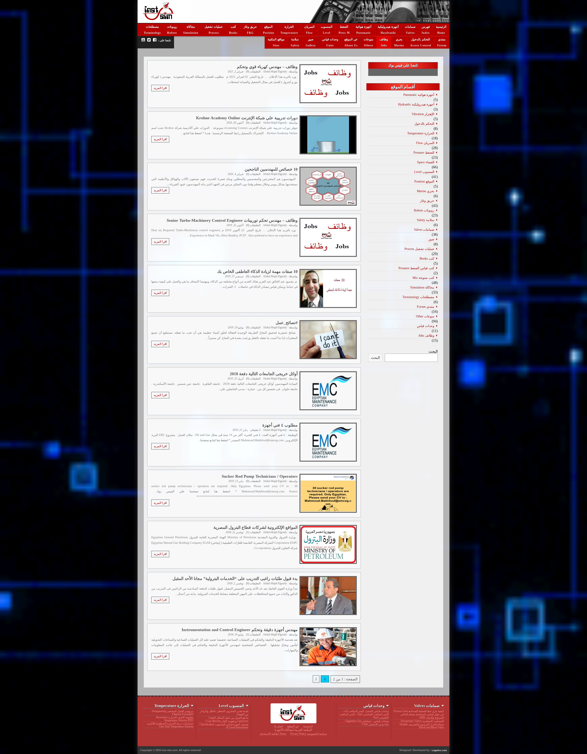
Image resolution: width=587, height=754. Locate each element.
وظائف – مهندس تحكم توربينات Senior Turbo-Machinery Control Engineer (232, 220)
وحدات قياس (330, 39)
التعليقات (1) (253, 532)
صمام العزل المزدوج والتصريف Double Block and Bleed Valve (422, 726)
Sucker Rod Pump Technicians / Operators (260, 476)
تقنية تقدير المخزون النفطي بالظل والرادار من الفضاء (224, 713)
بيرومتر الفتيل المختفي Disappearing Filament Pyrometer (172, 712)
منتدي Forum (425, 306)
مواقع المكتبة (276, 39)
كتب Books (427, 258)
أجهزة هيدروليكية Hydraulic (416, 104)
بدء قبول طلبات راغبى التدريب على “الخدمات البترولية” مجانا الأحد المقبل (235, 578)
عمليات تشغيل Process (419, 249)
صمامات (410, 26)
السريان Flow (425, 143)
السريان (309, 26)
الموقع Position (424, 181)
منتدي (442, 39)
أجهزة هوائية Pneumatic (418, 95)
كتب (233, 26)
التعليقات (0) (253, 71)
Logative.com (439, 750)
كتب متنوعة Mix (423, 278)
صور (310, 39)
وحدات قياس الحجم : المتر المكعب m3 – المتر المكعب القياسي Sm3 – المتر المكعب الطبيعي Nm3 (363, 714)
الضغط (344, 26)
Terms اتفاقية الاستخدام (273, 733)
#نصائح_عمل (287, 322)
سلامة (295, 39)
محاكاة (191, 26)
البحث (433, 351)
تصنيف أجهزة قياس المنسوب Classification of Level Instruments (223, 726)
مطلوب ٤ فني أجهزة (280, 425)
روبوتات (172, 26)
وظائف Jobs (426, 335)
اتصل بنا (278, 726)
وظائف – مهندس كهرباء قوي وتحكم (267, 66)
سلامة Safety (425, 220)
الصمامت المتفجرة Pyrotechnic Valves (422, 721)
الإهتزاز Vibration (423, 114)
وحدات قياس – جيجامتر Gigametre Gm (366, 721)
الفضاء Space (425, 162)
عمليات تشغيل (214, 26)
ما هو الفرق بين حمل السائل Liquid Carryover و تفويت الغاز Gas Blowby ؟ (226, 719)
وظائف (383, 39)
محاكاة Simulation (422, 287)
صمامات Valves (424, 229)
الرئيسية (441, 26)
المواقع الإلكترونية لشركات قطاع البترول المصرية (255, 527)
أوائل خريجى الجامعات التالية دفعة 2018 (264, 373)
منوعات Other (425, 316)
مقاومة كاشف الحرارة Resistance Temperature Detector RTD (174, 719)
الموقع (268, 26)
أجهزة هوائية (363, 26)
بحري (399, 39)
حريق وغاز (250, 26)
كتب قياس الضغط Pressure (416, 268)
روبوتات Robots (424, 210)
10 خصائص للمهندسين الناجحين (271, 169)
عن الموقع (351, 39)
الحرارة (289, 26)
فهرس (426, 26)
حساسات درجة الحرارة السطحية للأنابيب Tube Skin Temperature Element (170, 725)
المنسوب (326, 26)
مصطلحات (152, 26)
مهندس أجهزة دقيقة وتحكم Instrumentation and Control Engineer (240, 629)
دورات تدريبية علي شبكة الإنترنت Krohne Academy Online (247, 118)
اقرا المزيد (160, 88)
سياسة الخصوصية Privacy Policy (308, 733)
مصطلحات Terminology (418, 297)
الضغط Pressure (423, 152)
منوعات (368, 39)
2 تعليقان (255, 430)
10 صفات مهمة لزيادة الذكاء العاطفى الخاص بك (257, 271)
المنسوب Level (424, 172)
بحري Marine (425, 191)
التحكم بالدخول (420, 39)
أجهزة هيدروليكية (388, 26)
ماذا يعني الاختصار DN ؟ (375, 724)
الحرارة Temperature (420, 133)
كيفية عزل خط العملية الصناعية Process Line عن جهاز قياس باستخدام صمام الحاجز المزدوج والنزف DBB (419, 714)
